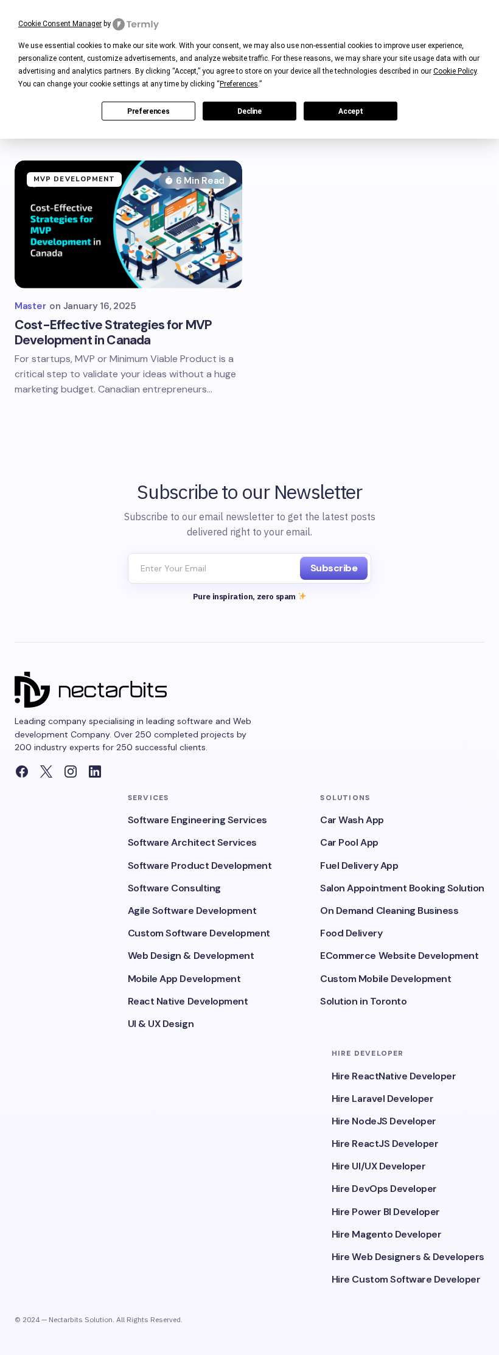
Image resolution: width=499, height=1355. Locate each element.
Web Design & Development (191, 955)
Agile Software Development (192, 910)
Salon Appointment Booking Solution (402, 888)
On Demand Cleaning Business (389, 910)
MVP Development (74, 179)
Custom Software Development (199, 933)
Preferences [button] (239, 84)
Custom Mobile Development (385, 978)
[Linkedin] (95, 771)
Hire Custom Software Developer (406, 1279)
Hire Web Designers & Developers (408, 1256)
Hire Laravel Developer (382, 1098)
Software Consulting (174, 888)
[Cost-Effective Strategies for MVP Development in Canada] (128, 224)
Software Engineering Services (197, 819)
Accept (350, 111)
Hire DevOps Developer (384, 1188)
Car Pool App (349, 842)
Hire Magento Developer (386, 1234)
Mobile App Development (184, 978)
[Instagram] (70, 771)
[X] (46, 771)
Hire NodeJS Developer (384, 1121)
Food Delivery (351, 933)
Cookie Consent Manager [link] (60, 23)
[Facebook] (22, 771)
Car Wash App (351, 819)
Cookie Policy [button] (454, 71)
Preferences (148, 111)
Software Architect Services (192, 842)
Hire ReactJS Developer (385, 1143)
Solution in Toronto (363, 1001)
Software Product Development (200, 865)
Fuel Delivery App (359, 865)
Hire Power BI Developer (386, 1211)
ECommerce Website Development (399, 955)
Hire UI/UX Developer (378, 1166)
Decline (249, 111)
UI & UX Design (161, 1023)
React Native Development (188, 1001)
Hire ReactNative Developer (394, 1076)
